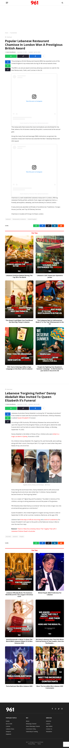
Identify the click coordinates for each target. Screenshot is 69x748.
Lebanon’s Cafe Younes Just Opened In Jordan (50, 276)
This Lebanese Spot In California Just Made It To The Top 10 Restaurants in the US (50, 322)
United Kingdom (32, 219)
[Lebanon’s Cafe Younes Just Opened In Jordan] (50, 254)
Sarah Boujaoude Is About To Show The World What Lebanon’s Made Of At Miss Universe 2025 (19, 641)
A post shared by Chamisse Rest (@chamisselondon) (34, 123)
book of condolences (51, 520)
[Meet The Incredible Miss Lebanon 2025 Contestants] (50, 665)
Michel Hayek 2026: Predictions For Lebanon (49, 594)
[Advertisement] (34, 19)
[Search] (62, 3)
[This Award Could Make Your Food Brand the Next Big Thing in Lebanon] (19, 299)
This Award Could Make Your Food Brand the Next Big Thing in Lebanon (19, 321)
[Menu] (7, 3)
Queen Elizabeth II (23, 418)
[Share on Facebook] (35, 56)
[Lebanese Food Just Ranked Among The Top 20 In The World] (19, 254)
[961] (34, 2)
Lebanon (15, 536)
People (21, 536)
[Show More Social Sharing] (43, 56)
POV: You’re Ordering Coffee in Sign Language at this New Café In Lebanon (19, 368)
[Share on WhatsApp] (11, 56)
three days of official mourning (30, 520)
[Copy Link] (23, 56)
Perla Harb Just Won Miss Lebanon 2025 (19, 686)
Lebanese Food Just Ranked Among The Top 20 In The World (19, 276)
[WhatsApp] (8, 65)
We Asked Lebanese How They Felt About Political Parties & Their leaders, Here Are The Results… (50, 641)
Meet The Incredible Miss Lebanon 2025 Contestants (50, 687)
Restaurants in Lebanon (19, 219)
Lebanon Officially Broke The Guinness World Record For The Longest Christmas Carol (19, 594)
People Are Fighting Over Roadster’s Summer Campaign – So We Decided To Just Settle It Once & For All (50, 369)
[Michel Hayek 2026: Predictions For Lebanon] (50, 572)
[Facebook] (8, 62)
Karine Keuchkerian (11, 52)
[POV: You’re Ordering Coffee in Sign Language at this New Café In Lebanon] (19, 346)
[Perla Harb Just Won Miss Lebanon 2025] (19, 665)
